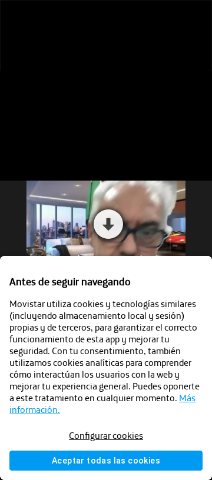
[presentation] (106, 240)
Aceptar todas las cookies (106, 460)
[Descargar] (40, 19)
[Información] (64, 19)
